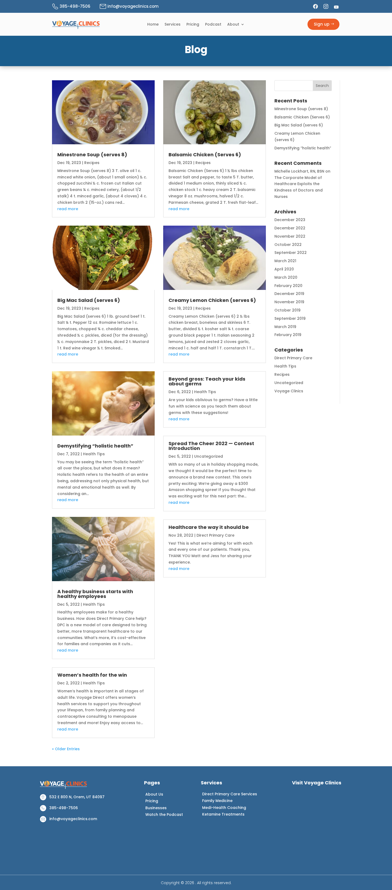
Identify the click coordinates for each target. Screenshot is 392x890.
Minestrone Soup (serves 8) (92, 154)
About (233, 24)
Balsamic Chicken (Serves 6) (205, 154)
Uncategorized (208, 456)
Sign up (321, 24)
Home (153, 24)
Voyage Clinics (288, 391)
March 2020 (285, 277)
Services (173, 24)
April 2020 (284, 269)
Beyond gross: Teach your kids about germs (207, 381)
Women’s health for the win (92, 675)
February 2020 (288, 285)
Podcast (213, 24)
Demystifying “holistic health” (95, 445)
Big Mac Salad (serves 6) (88, 300)
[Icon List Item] (316, 6)
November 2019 (289, 302)
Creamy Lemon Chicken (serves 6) (212, 300)
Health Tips (94, 454)
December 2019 (289, 293)
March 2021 (285, 261)
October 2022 (288, 244)
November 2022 (289, 236)
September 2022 (290, 252)
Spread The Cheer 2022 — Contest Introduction (211, 446)
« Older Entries (66, 749)
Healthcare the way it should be (209, 527)
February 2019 (287, 334)
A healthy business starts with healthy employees (95, 594)
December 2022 (289, 228)
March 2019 (285, 326)
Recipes (91, 162)
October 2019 (287, 310)
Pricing (192, 24)
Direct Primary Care (215, 535)
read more (67, 208)
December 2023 (289, 219)
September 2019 (290, 318)
